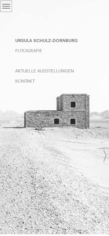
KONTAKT (25, 81)
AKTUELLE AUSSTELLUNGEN (44, 71)
